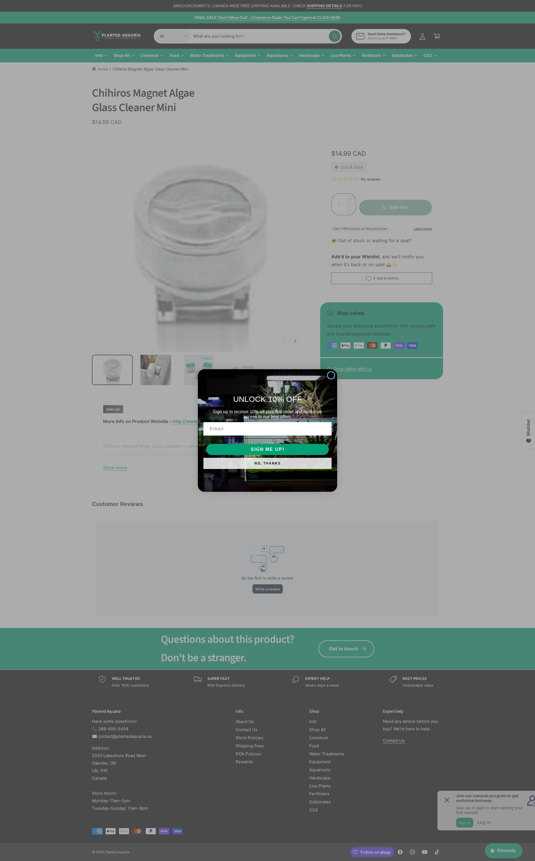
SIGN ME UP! (267, 449)
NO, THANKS (267, 463)
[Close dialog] (331, 375)
